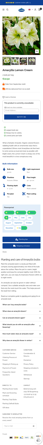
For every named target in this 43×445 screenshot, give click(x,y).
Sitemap (27, 379)
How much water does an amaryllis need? (18, 334)
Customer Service (9, 353)
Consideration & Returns (29, 355)
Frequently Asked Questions (9, 373)
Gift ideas (6, 408)
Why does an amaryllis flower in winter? (17, 340)
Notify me (21, 117)
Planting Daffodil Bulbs (11, 404)
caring (33, 296)
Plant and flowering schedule (9, 394)
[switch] (38, 440)
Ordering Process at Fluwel (10, 358)
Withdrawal (28, 375)
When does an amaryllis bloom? (14, 311)
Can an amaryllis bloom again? (14, 318)
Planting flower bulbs (10, 389)
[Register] (33, 426)
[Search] (7, 10)
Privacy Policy (28, 364)
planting (25, 296)
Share (5, 252)
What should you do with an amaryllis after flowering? (19, 326)
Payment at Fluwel (9, 368)
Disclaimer (27, 360)
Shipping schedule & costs (31, 369)
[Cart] (39, 10)
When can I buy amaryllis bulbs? (14, 305)
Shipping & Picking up (10, 364)
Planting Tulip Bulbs (10, 399)
